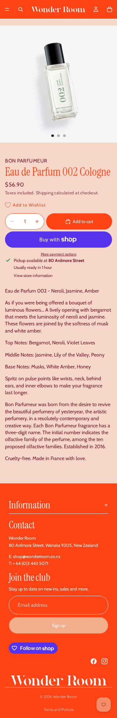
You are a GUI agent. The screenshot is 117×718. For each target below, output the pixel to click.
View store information (33, 275)
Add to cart (83, 221)
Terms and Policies (59, 709)
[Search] (20, 9)
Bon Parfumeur (26, 161)
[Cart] (109, 9)
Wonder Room (65, 696)
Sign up (59, 625)
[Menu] (7, 9)
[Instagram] (104, 661)
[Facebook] (93, 661)
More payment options (58, 254)
